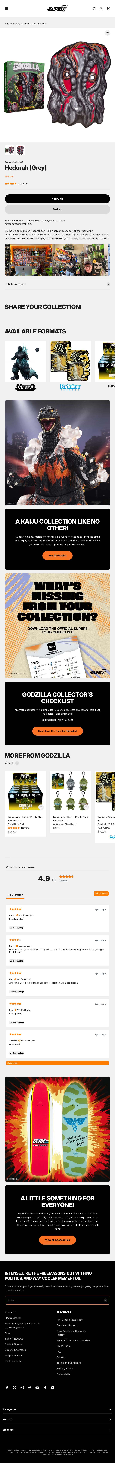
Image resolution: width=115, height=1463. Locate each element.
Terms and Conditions (69, 1362)
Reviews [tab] (15, 894)
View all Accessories (57, 1239)
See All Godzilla (57, 555)
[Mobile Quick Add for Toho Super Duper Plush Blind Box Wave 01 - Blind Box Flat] (41, 807)
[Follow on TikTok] (45, 1388)
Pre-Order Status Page (70, 1319)
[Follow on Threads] (30, 1388)
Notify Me (57, 198)
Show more (12, 1063)
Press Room (64, 1345)
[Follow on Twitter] (14, 1388)
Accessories (39, 23)
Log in (28, 223)
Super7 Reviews (14, 1338)
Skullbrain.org (13, 1361)
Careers (61, 1357)
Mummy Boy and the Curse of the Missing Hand (22, 1325)
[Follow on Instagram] (22, 1388)
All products (12, 23)
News (8, 1332)
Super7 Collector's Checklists (73, 1340)
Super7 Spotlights (15, 1344)
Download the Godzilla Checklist (57, 730)
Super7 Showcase (15, 1349)
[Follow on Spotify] (53, 1388)
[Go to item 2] (20, 150)
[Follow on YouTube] (37, 1388)
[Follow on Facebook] (7, 1388)
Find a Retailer (13, 1317)
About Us (10, 1312)
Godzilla (26, 23)
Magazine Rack (13, 1355)
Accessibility (63, 1373)
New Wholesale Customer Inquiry (71, 1333)
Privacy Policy (65, 1368)
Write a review (101, 893)
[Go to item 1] (9, 150)
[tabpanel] (57, 984)
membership (35, 220)
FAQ (59, 1351)
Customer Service (67, 1325)
